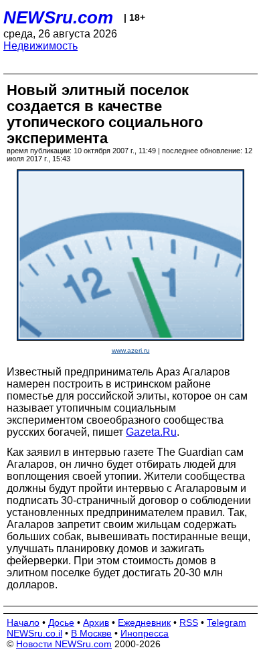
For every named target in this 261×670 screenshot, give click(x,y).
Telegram (226, 622)
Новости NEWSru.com (64, 644)
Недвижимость (40, 46)
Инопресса (144, 633)
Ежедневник (144, 622)
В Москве (91, 633)
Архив (96, 622)
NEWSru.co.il (34, 633)
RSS (188, 622)
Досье (61, 622)
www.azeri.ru (131, 350)
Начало (23, 622)
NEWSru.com (58, 17)
